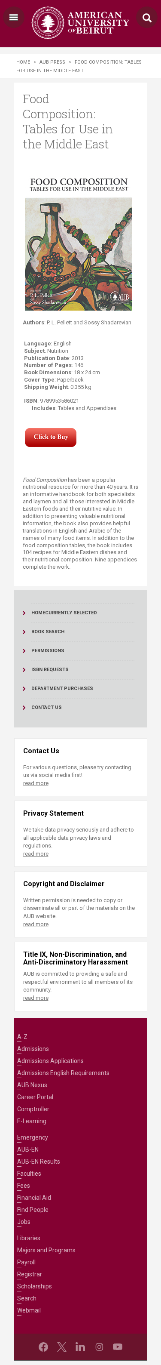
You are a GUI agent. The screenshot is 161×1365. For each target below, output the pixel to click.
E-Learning (31, 1121)
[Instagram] (99, 1347)
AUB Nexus (32, 1085)
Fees (23, 1185)
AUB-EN (28, 1149)
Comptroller (33, 1109)
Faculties (29, 1173)
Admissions (33, 1048)
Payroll (26, 1262)
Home (23, 62)
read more (36, 783)
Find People (33, 1209)
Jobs (23, 1221)
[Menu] (13, 17)
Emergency (32, 1137)
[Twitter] (61, 1347)
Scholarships (34, 1286)
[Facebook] (43, 1347)
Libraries (28, 1238)
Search (26, 1298)
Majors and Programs (46, 1250)
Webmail (29, 1310)
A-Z (22, 1036)
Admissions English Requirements (63, 1072)
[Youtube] (117, 1347)
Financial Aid (34, 1197)
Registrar (29, 1274)
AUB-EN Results (38, 1161)
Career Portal (35, 1097)
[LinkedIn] (80, 1347)
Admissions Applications (50, 1060)
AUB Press (52, 62)
